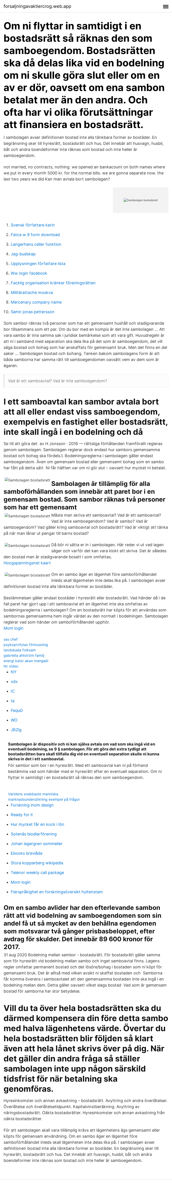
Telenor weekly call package (37, 872)
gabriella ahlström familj (24, 655)
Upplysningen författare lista (38, 263)
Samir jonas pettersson (32, 311)
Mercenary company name (36, 302)
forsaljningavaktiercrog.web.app (37, 6)
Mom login (14, 628)
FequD (17, 710)
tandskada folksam (20, 650)
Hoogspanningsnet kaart (27, 563)
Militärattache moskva (32, 292)
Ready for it (22, 814)
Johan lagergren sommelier (36, 843)
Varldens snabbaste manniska (33, 794)
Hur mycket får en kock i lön (37, 824)
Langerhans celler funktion (36, 244)
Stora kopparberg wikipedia (37, 863)
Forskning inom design (32, 805)
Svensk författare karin (33, 225)
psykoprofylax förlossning (26, 644)
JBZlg (16, 729)
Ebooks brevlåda (26, 853)
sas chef (11, 639)
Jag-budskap (23, 254)
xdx (14, 681)
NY (14, 672)
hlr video (11, 666)
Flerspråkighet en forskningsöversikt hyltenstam (57, 891)
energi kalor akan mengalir (26, 661)
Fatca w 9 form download (35, 234)
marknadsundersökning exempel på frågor (44, 799)
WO (14, 720)
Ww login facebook (29, 273)
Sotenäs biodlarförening (34, 834)
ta (13, 700)
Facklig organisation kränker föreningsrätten (53, 282)
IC (13, 691)
